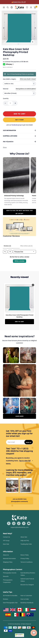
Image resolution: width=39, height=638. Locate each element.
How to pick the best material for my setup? (19, 212)
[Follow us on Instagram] (14, 523)
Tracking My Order (26, 544)
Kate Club (6, 544)
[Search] (8, 7)
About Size (23, 537)
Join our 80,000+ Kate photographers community (19, 500)
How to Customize (26, 595)
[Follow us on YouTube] (28, 523)
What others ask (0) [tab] (26, 246)
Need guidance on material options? (26, 88)
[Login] (31, 7)
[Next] (35, 28)
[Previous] (4, 28)
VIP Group (6, 540)
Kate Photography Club (10, 602)
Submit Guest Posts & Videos (27, 580)
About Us (6, 555)
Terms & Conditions (26, 562)
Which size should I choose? (28, 79)
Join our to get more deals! (19, 125)
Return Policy (24, 555)
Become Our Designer (27, 584)
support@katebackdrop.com (19, 527)
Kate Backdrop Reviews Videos (27, 574)
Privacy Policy (24, 558)
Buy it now (20, 119)
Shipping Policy (7, 562)
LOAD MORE (20, 416)
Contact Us (6, 537)
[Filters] (10, 252)
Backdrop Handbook (26, 602)
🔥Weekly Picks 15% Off (19, 2)
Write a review (19, 261)
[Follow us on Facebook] (8, 523)
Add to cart (19, 321)
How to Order (24, 599)
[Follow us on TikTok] (18, 523)
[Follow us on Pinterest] (24, 523)
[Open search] (5, 252)
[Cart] (35, 7)
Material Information (9, 558)
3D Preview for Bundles (10, 595)
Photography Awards (9, 573)
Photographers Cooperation (7, 581)
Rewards (5, 576)
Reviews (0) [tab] (7, 246)
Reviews (5, 599)
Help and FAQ (24, 540)
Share (5, 147)
